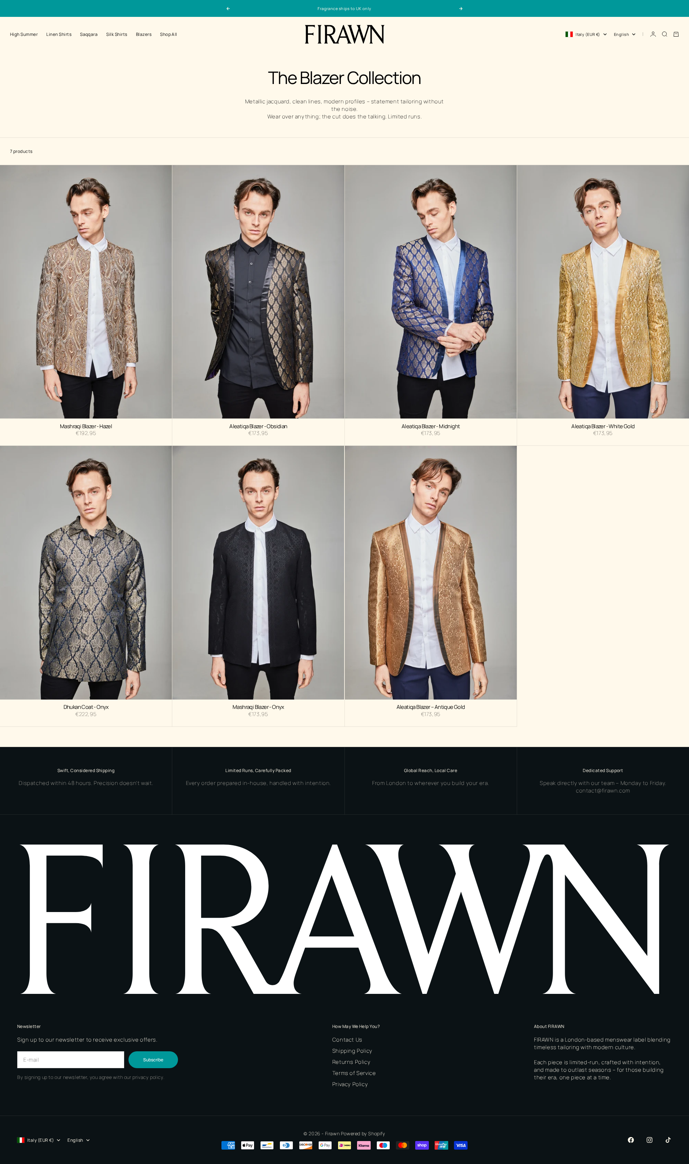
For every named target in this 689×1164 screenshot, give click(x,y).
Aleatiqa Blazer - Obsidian (258, 426)
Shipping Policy (352, 1051)
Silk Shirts (116, 34)
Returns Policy (351, 1062)
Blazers (143, 34)
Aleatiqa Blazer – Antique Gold (431, 707)
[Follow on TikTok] (668, 1140)
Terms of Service (354, 1073)
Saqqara (89, 34)
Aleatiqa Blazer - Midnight (431, 426)
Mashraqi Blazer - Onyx (258, 707)
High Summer (24, 34)
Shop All (168, 34)
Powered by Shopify (363, 1133)
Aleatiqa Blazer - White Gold (602, 426)
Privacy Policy (350, 1084)
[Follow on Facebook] (630, 1140)
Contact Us (347, 1039)
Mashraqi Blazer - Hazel (86, 426)
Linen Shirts (58, 34)
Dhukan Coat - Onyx (86, 707)
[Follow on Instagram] (649, 1140)
